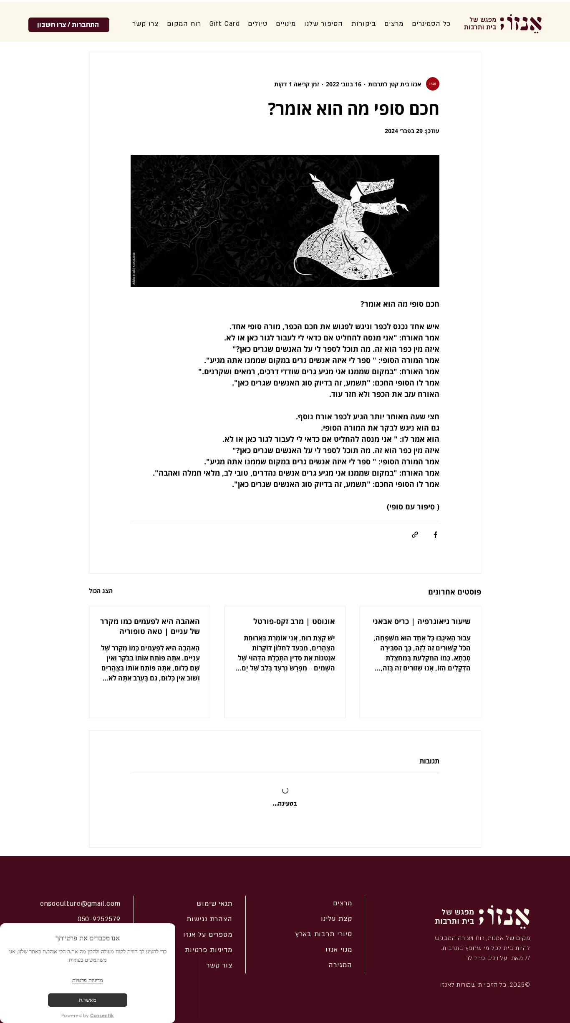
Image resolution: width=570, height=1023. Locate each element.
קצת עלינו (336, 918)
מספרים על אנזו (207, 934)
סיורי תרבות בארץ (323, 934)
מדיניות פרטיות (208, 950)
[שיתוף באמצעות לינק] (415, 535)
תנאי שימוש (214, 903)
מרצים (342, 903)
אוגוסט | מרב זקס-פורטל (294, 621)
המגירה (340, 965)
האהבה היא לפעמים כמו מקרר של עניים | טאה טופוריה (150, 626)
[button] (323, 24)
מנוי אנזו (338, 949)
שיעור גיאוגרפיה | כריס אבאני (422, 621)
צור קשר (219, 965)
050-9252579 (99, 919)
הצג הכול (101, 591)
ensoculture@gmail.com (80, 903)
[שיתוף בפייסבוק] (435, 535)
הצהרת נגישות (209, 919)
